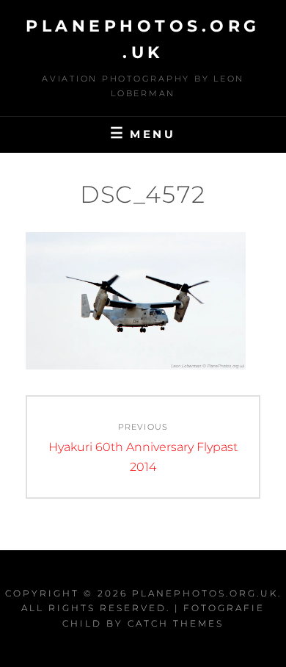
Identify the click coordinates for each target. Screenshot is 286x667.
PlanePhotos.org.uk (205, 593)
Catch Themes (176, 623)
